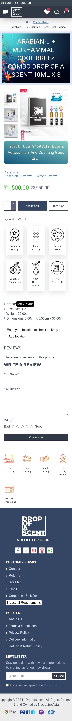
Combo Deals (41, 22)
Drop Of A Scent (25, 304)
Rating (7, 420)
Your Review (11, 388)
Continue (34, 437)
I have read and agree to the (35, 685)
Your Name (10, 374)
